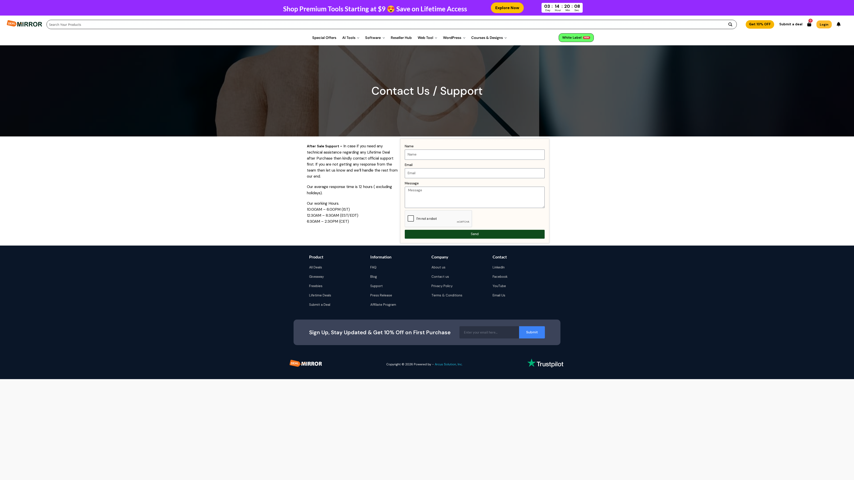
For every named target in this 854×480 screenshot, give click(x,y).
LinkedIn (499, 267)
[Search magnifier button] (730, 24)
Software (373, 37)
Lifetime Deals (320, 295)
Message (412, 183)
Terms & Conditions (446, 295)
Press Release (381, 295)
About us (438, 267)
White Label (575, 37)
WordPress (452, 37)
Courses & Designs (487, 37)
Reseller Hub (401, 37)
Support (376, 286)
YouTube (499, 286)
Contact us (440, 276)
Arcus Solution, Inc (448, 364)
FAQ (373, 267)
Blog (373, 276)
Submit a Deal (319, 304)
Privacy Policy (442, 286)
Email (409, 165)
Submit (532, 332)
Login (824, 24)
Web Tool (425, 37)
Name (409, 146)
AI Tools (348, 37)
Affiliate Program (383, 304)
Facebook (500, 276)
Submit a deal (790, 24)
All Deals (315, 267)
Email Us (499, 295)
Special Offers (324, 37)
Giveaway (316, 276)
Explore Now (507, 7)
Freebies (315, 286)
